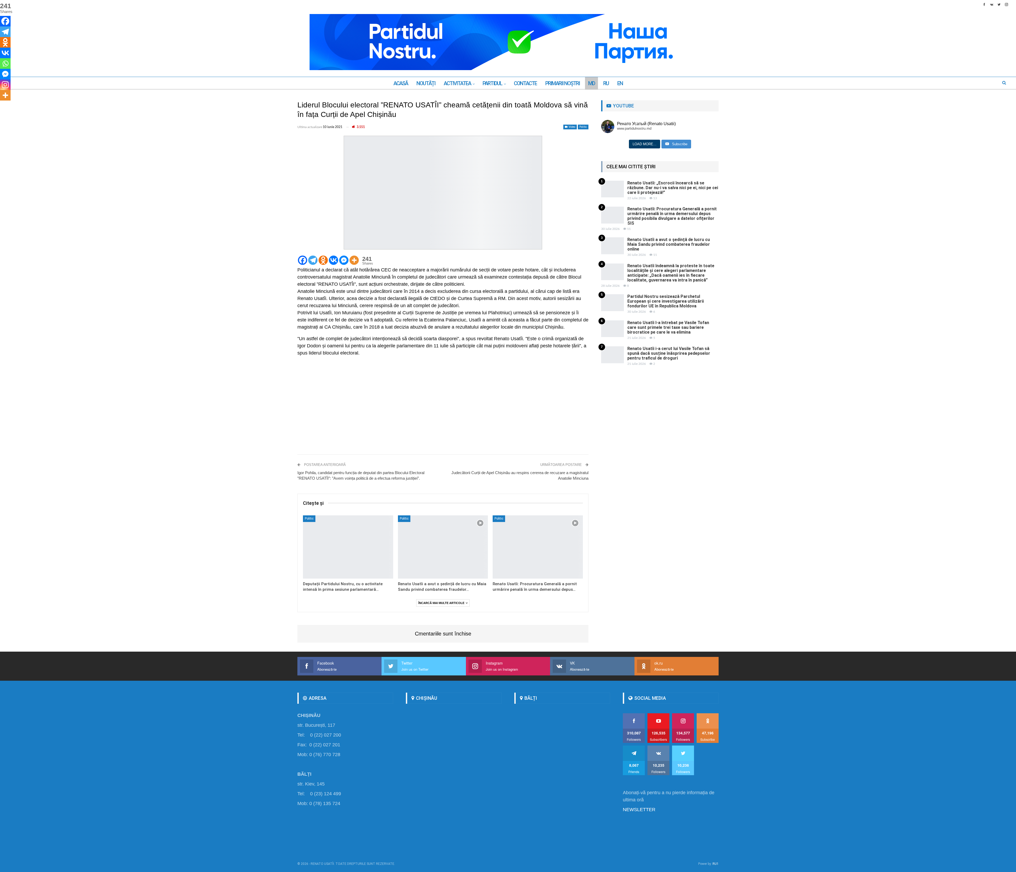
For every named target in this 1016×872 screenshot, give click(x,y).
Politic (583, 126)
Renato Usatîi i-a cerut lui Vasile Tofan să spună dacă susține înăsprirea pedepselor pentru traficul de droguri (668, 353)
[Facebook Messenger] (343, 260)
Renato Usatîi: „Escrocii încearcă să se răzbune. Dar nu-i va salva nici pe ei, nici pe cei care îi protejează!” (672, 187)
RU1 (716, 864)
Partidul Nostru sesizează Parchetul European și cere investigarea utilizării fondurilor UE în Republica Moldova (665, 301)
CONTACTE (525, 83)
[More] (354, 260)
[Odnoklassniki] (323, 260)
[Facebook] (302, 260)
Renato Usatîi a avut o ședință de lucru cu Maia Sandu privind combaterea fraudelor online (668, 244)
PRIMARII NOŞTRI (562, 83)
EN (620, 83)
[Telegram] (313, 260)
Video (571, 126)
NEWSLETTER (639, 809)
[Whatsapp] (5, 63)
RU (606, 83)
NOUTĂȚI (425, 83)
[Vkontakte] (333, 260)
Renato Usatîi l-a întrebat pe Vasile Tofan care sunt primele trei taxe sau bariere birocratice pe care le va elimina (668, 327)
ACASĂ (400, 83)
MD (591, 83)
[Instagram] (5, 84)
